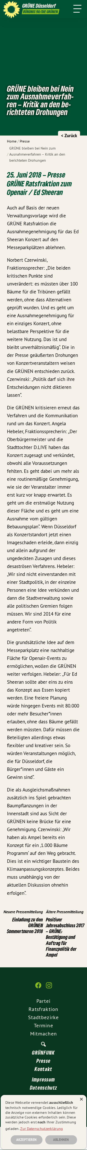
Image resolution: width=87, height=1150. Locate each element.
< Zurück (69, 136)
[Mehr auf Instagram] (49, 987)
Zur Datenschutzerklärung (41, 1128)
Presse (25, 141)
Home (11, 141)
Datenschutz (43, 1087)
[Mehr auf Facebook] (38, 987)
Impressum (43, 1079)
